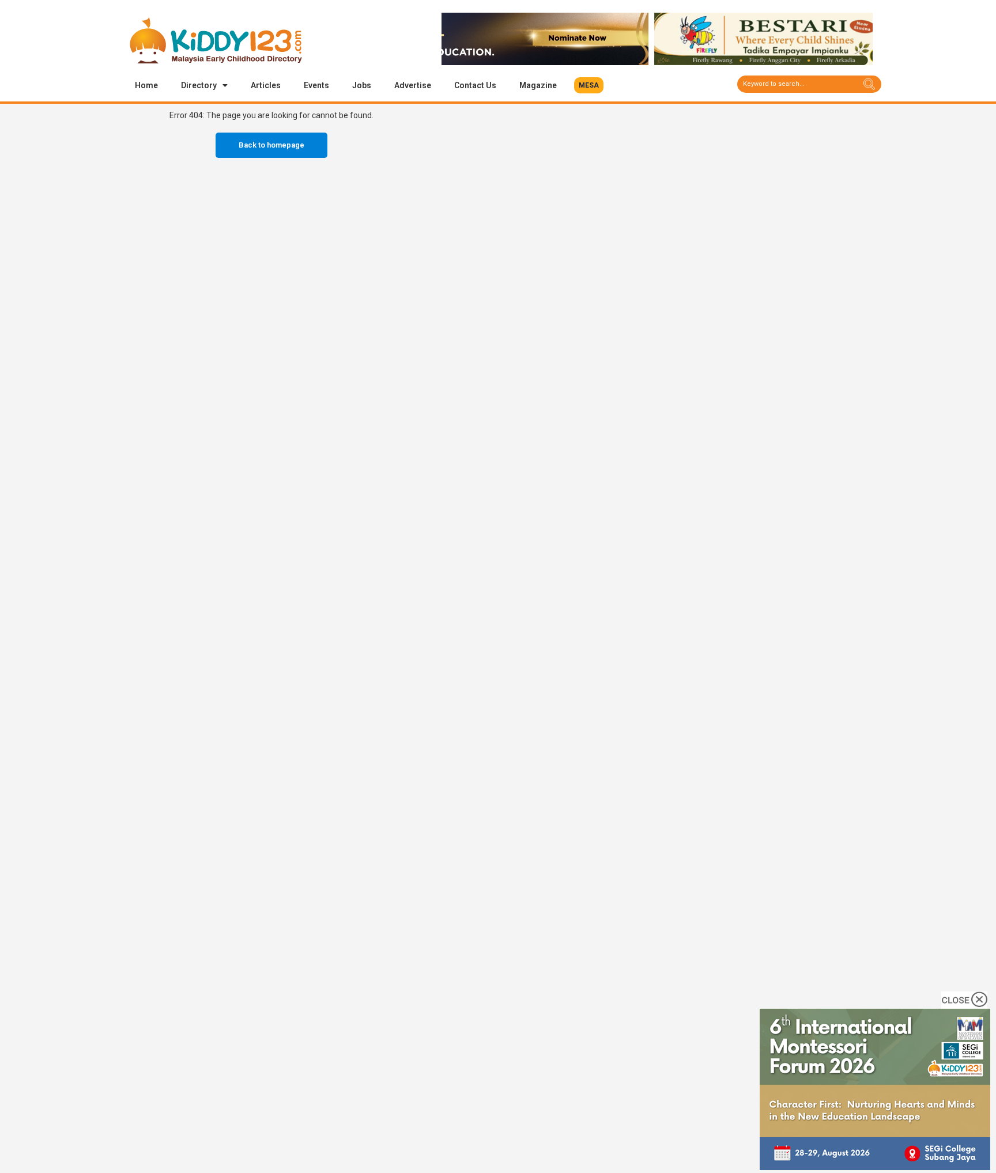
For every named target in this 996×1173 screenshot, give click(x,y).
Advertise (412, 85)
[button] (588, 85)
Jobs (361, 85)
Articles (266, 85)
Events (316, 85)
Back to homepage (271, 145)
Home (146, 85)
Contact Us (475, 85)
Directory (199, 85)
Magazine (538, 85)
